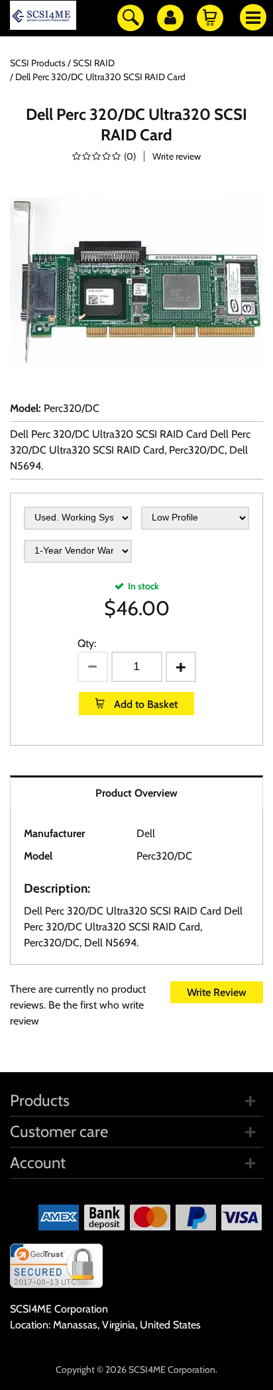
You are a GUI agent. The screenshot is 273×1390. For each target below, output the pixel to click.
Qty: (87, 643)
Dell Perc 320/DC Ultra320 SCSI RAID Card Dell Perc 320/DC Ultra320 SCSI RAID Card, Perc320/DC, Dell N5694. (130, 450)
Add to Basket (144, 704)
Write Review (216, 992)
